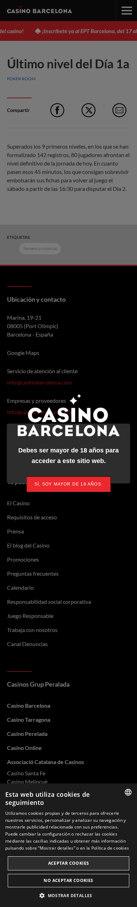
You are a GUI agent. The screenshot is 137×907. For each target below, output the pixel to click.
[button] (68, 895)
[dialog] (68, 845)
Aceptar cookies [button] (68, 863)
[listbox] (128, 792)
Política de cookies (110, 848)
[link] (68, 484)
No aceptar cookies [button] (68, 880)
